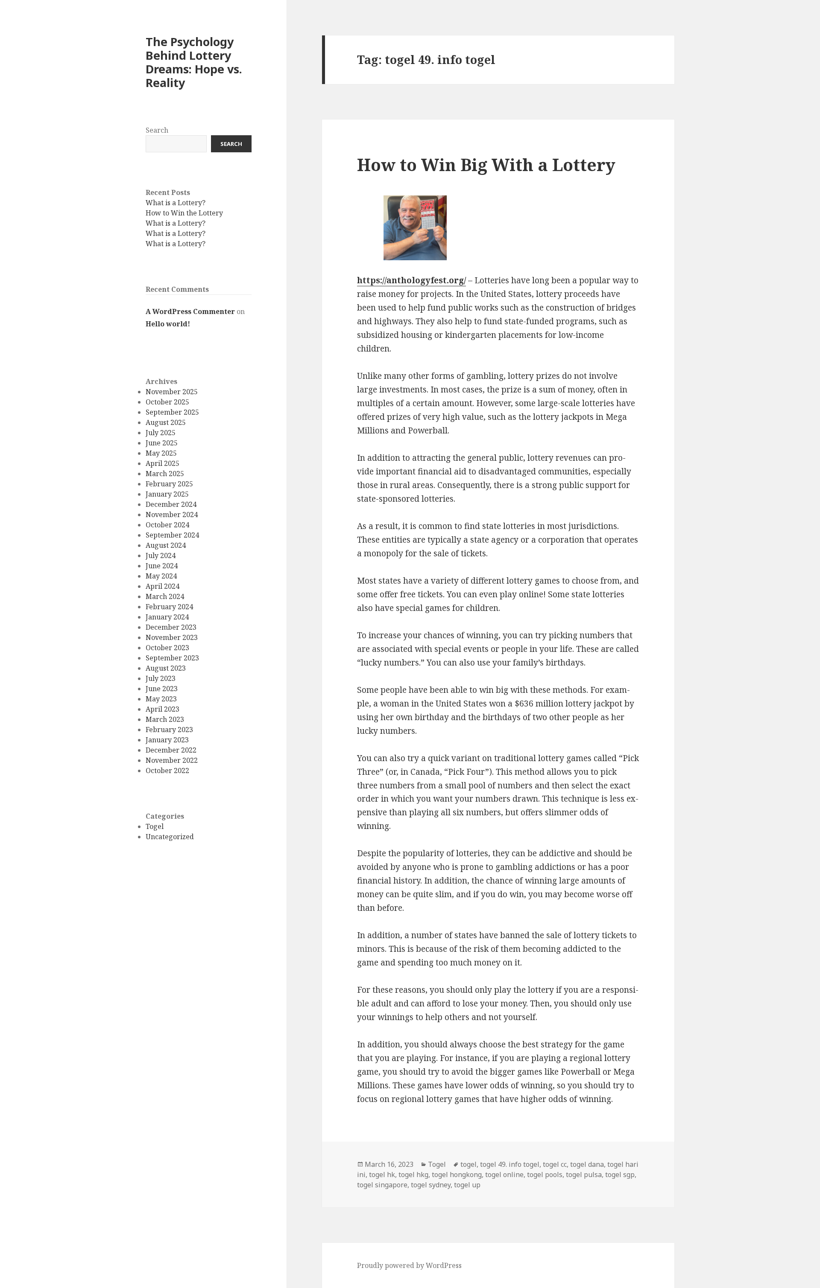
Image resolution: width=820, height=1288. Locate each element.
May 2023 (161, 699)
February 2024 (169, 606)
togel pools (544, 1174)
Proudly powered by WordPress (409, 1265)
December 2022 (171, 750)
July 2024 (161, 555)
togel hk (382, 1174)
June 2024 (162, 565)
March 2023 (165, 719)
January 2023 (167, 739)
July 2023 (161, 678)
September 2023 (172, 658)
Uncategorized (170, 836)
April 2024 (162, 586)
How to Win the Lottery (184, 213)
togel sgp (620, 1174)
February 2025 (169, 483)
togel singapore (382, 1184)
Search (157, 130)
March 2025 (165, 473)
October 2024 (167, 524)
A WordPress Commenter (190, 312)
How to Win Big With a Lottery (486, 164)
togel (468, 1164)
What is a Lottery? (175, 203)
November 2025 (172, 391)
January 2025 (167, 494)
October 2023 (167, 647)
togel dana (587, 1164)
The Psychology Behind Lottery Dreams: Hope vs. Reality (194, 62)
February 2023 (169, 729)
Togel (155, 826)
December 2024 (171, 504)
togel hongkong (457, 1174)
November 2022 (172, 760)
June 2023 (162, 688)
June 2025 (162, 443)
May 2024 (161, 576)
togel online (504, 1174)
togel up (467, 1184)
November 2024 (172, 514)
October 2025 (167, 402)
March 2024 (165, 596)
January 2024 (167, 617)
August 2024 (166, 545)
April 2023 (162, 709)
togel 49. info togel (509, 1164)
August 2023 (166, 668)
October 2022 (167, 770)
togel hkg (413, 1174)
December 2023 (171, 627)
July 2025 (161, 432)
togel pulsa (584, 1174)
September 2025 (172, 412)
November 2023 (172, 637)
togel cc (555, 1164)
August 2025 (166, 422)
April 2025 (162, 463)
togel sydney (431, 1184)
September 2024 (172, 535)
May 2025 (161, 453)
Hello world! (168, 324)
